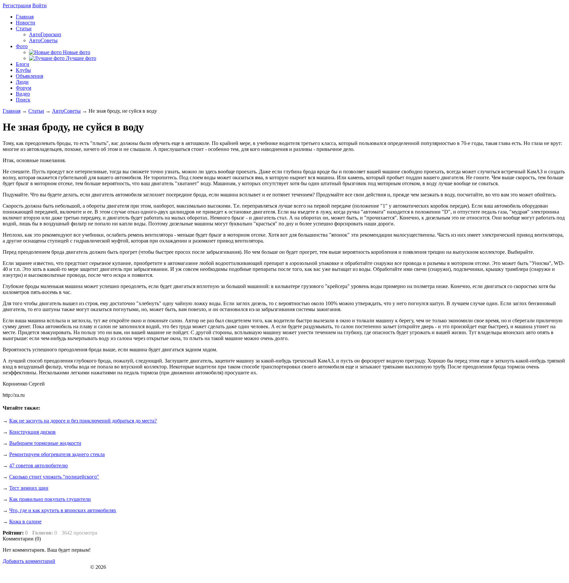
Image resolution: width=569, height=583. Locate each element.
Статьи (36, 111)
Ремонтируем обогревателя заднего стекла (57, 454)
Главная (11, 111)
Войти (39, 5)
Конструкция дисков (32, 432)
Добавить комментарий (29, 561)
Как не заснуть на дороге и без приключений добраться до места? (83, 420)
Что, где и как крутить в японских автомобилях (62, 510)
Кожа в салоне (25, 521)
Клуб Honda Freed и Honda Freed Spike (46, 567)
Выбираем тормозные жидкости (45, 443)
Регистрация (17, 5)
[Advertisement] (511, 449)
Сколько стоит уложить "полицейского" (54, 477)
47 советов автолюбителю (38, 465)
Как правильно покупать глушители (50, 499)
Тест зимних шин (28, 488)
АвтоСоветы (66, 111)
